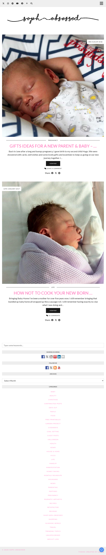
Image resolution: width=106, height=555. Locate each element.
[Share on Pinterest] (59, 173)
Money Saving (53, 471)
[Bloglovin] (27, 3)
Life (53, 287)
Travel (53, 527)
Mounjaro (53, 479)
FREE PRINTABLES (53, 420)
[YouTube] (17, 3)
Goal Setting (53, 431)
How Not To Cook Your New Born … (53, 292)
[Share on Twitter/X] (56, 173)
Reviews (53, 511)
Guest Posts (53, 435)
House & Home (53, 451)
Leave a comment (54, 168)
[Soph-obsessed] (53, 15)
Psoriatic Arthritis (53, 499)
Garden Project (53, 424)
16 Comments (54, 315)
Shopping (53, 519)
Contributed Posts (53, 404)
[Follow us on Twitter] (51, 367)
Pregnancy (53, 140)
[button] (102, 3)
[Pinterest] (13, 3)
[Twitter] (3, 3)
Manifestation (53, 467)
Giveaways (53, 427)
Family (53, 412)
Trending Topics (53, 531)
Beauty (53, 396)
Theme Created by (91, 552)
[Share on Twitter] (47, 356)
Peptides (53, 491)
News (53, 483)
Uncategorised (53, 535)
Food (53, 416)
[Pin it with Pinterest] (55, 356)
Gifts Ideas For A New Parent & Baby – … (53, 145)
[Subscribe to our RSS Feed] (55, 367)
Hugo (53, 455)
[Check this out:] (43, 356)
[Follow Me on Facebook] (47, 367)
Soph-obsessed (17, 550)
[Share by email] (63, 356)
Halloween (53, 439)
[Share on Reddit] (51, 356)
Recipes (53, 503)
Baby (53, 392)
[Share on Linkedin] (59, 356)
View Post (53, 163)
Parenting (53, 487)
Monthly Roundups (53, 475)
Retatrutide (53, 507)
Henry (53, 447)
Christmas (53, 400)
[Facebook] (22, 3)
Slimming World (53, 523)
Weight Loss (53, 539)
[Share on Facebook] (52, 173)
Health (53, 443)
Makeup (53, 463)
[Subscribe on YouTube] (59, 367)
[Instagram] (8, 3)
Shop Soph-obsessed (53, 515)
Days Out (53, 408)
